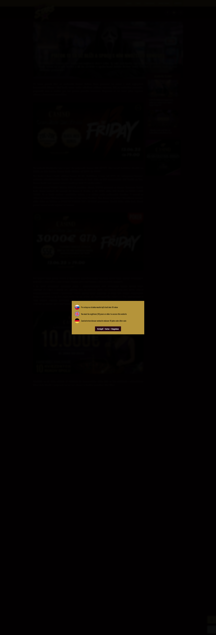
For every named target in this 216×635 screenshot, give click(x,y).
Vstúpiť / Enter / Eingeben (108, 328)
